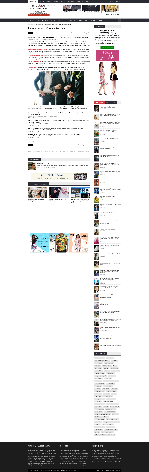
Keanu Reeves (98, 381)
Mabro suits (106, 393)
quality (80, 151)
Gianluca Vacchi (98, 378)
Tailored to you (32, 67)
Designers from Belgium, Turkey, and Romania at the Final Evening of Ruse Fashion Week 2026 (109, 288)
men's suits (41, 450)
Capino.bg (97, 432)
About (98, 470)
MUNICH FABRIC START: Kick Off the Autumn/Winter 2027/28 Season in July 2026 (109, 165)
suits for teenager (106, 365)
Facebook (107, 15)
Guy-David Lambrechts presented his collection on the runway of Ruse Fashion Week (110, 263)
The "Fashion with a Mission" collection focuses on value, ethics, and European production (109, 271)
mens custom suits (108, 386)
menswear (45, 151)
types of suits (106, 388)
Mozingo (30, 107)
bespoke (59, 151)
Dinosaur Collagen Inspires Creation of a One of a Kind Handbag (109, 156)
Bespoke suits (116, 461)
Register (118, 1)
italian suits (107, 370)
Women (100, 20)
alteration (70, 151)
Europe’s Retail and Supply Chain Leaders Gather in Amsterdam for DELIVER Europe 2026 (110, 189)
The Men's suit (72, 20)
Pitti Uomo (114, 393)
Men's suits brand (108, 401)
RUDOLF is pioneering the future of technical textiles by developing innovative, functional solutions (110, 222)
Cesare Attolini (98, 368)
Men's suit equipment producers (74, 455)
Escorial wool (98, 406)
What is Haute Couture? (107, 432)
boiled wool (114, 388)
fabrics (75, 151)
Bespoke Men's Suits (49, 24)
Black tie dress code (99, 391)
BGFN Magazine (32, 1)
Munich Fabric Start (114, 406)
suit (41, 151)
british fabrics (98, 386)
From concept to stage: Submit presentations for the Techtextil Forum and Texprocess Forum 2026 (110, 337)
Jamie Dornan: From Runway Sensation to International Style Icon (110, 147)
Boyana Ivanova (78, 33)
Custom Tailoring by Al (34, 61)
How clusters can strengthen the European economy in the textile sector (80, 201)
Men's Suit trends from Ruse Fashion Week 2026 (110, 205)
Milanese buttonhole (99, 373)
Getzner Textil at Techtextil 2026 (107, 229)
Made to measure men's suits (111, 381)
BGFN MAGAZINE (31, 24)
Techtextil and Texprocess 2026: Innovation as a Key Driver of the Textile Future (110, 320)
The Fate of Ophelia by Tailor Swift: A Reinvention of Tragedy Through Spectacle (110, 344)
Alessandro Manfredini (112, 404)
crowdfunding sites (99, 409)
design (37, 153)
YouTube (118, 15)
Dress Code (61, 20)
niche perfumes (98, 429)
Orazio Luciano (114, 368)
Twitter (109, 15)
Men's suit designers (69, 451)
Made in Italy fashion (110, 411)
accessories (85, 151)
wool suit (106, 368)
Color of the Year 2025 (108, 424)
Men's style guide (37, 451)
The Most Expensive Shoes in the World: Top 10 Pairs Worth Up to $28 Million (110, 114)
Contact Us (80, 1)
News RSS (63, 470)
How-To (53, 20)
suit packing (97, 388)
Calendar (49, 1)
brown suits (114, 360)
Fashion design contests (112, 419)
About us (63, 1)
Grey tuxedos (98, 393)
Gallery (56, 1)
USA (56, 151)
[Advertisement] (59, 216)
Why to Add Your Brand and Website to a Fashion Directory (109, 303)
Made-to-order (105, 450)
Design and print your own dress (111, 422)
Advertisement (71, 1)
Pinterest (111, 15)
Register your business (107, 47)
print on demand (99, 411)
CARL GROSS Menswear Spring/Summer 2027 (110, 180)
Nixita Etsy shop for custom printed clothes (105, 434)
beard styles (115, 414)
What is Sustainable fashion (101, 416)
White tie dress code (111, 391)
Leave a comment (38, 141)
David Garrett (112, 376)
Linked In (113, 15)
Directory (41, 1)
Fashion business (43, 20)
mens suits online (111, 399)
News (80, 20)
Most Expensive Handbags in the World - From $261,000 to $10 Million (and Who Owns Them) (110, 123)
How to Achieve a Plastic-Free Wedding (57, 200)
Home (94, 470)
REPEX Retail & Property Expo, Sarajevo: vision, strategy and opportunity (110, 312)
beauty (115, 365)
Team (102, 470)
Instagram (115, 15)
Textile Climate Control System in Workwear (108, 213)
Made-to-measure (96, 450)
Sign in (111, 1)
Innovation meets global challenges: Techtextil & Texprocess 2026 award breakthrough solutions (108, 296)
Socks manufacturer (99, 427)
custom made (36, 151)
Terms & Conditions (109, 470)
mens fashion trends (100, 383)
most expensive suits (100, 399)
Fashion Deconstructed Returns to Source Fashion (110, 172)
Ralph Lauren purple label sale (102, 360)
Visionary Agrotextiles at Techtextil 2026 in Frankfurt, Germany (110, 254)
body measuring (110, 427)
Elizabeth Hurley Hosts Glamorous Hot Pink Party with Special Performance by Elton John (109, 238)
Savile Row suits (111, 383)
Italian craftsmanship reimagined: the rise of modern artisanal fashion (110, 328)
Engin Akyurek (108, 378)
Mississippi (51, 151)
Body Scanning (98, 401)
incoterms (105, 406)
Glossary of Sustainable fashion (102, 414)
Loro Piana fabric (109, 363)
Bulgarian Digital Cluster (71, 470)
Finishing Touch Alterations (35, 55)
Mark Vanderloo (98, 363)
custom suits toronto (99, 358)
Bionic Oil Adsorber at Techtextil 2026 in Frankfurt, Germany (109, 246)
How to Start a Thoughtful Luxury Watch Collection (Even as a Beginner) (109, 106)
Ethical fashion (98, 422)
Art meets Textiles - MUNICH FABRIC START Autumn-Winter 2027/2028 (109, 139)
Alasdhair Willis (98, 370)
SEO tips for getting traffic (101, 376)
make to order (115, 370)
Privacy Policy (118, 470)
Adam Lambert (110, 358)
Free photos (97, 424)
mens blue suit (110, 373)
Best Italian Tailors (107, 396)
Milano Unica (98, 396)
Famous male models (100, 404)
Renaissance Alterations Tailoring (37, 49)
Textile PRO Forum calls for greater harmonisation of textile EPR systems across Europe (109, 132)
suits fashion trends (99, 419)
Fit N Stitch (31, 42)
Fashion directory (47, 451)
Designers (32, 20)
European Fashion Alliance (111, 429)
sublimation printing (110, 409)
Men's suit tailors (76, 450)
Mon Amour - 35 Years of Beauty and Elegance (108, 197)
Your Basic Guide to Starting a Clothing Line (36, 200)
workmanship (31, 153)
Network (88, 1)
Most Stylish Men (90, 20)
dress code (97, 365)
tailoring (64, 151)
